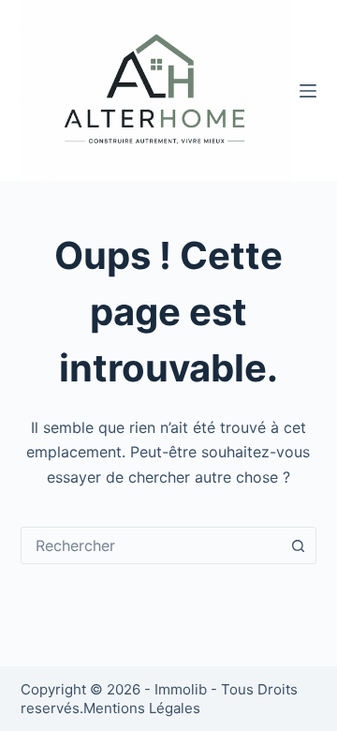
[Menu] (308, 90)
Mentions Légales (141, 708)
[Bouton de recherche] (297, 545)
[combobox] (151, 545)
